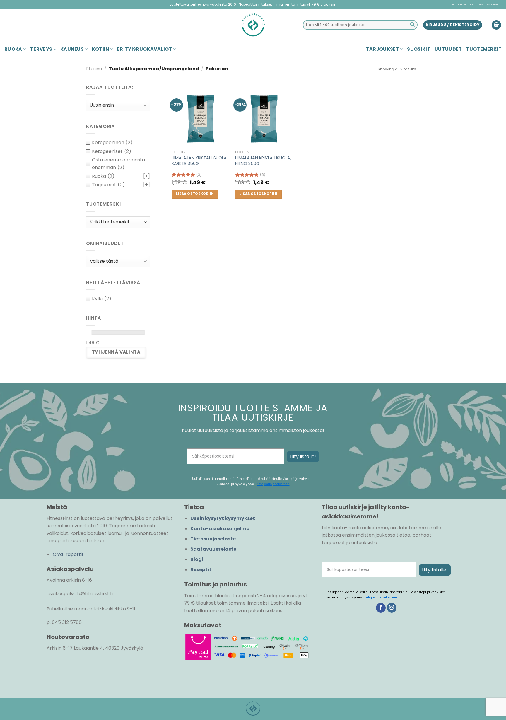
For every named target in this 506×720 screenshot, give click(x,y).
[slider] (89, 332)
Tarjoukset (382, 49)
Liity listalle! (303, 456)
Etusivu (94, 68)
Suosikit (418, 49)
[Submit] (412, 25)
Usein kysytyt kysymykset (222, 518)
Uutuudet (448, 49)
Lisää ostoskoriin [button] (195, 194)
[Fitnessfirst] (253, 25)
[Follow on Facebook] (381, 608)
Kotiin (100, 49)
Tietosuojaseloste (213, 538)
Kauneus (72, 49)
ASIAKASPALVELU (490, 4)
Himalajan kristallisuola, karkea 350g (200, 160)
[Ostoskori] (496, 25)
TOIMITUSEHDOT (463, 4)
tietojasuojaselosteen (273, 484)
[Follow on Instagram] (391, 608)
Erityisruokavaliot (144, 49)
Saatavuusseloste (213, 549)
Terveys (41, 49)
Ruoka (13, 49)
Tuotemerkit (484, 49)
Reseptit (200, 569)
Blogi (196, 559)
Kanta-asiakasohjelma (220, 528)
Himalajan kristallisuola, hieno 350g (263, 160)
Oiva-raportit (68, 554)
